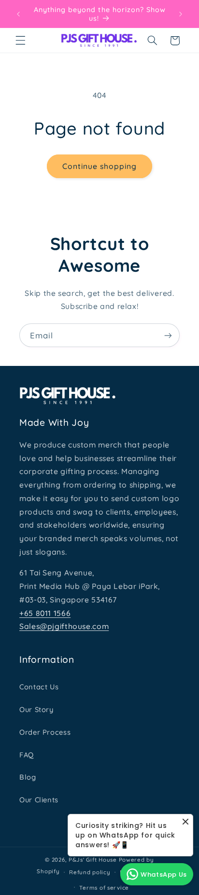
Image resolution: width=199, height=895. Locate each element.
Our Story (36, 709)
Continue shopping (99, 166)
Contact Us (38, 686)
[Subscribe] (168, 335)
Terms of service (104, 887)
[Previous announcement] (18, 14)
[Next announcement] (180, 14)
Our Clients (38, 799)
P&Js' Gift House (93, 859)
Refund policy (90, 872)
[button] (20, 40)
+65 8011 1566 (45, 613)
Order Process (45, 732)
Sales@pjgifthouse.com (64, 626)
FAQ (26, 754)
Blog (27, 777)
